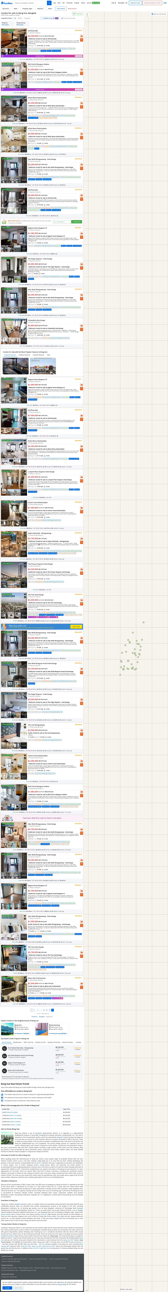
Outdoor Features (24, 355)
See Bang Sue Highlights (22, 1033)
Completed (27, 18)
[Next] (52, 1010)
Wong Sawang (5, 1214)
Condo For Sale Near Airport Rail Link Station (14, 1259)
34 (46, 1010)
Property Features (10, 355)
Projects (76, 3)
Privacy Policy (62, 1284)
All (15, 18)
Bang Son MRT (68, 1240)
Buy (54, 3)
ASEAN (38, 1163)
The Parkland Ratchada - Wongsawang (20, 1048)
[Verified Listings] (50, 18)
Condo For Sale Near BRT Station (10, 1261)
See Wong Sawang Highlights (58, 1033)
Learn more (77, 627)
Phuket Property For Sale (25, 1268)
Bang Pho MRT (26, 1246)
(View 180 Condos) (16, 1118)
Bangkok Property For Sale (9, 1268)
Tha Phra (42, 1244)
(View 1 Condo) (16, 1125)
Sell (63, 3)
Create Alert (76, 222)
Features (40, 9)
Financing (69, 3)
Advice (83, 3)
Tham (58, 1216)
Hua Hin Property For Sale (58, 1268)
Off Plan (20, 18)
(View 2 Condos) (15, 1121)
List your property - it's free (152, 3)
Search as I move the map (159, 14)
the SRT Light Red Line (42, 1248)
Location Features (38, 355)
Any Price (6, 9)
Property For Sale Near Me (9, 1277)
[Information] (54, 18)
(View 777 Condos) (15, 1115)
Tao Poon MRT (50, 1246)
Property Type (27, 9)
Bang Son (44, 1214)
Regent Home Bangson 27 (16, 1063)
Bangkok (38, 1133)
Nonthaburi (10, 1236)
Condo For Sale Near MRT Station (58, 1259)
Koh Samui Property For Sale (9, 1270)
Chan (7, 1250)
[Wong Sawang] (52, 1029)
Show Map (79, 14)
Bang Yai (80, 1242)
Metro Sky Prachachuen (16, 1070)
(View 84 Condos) (12, 1112)
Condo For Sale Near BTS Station (38, 1259)
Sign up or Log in (135, 3)
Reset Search (72, 9)
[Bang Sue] (17, 1029)
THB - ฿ (113, 3)
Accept (7, 1288)
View (48, 355)
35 (49, 1010)
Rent (59, 3)
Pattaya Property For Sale (41, 1268)
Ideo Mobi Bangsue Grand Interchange (20, 1055)
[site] (7, 3)
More (50, 9)
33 (43, 1010)
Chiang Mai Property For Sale (27, 1270)
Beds (15, 9)
